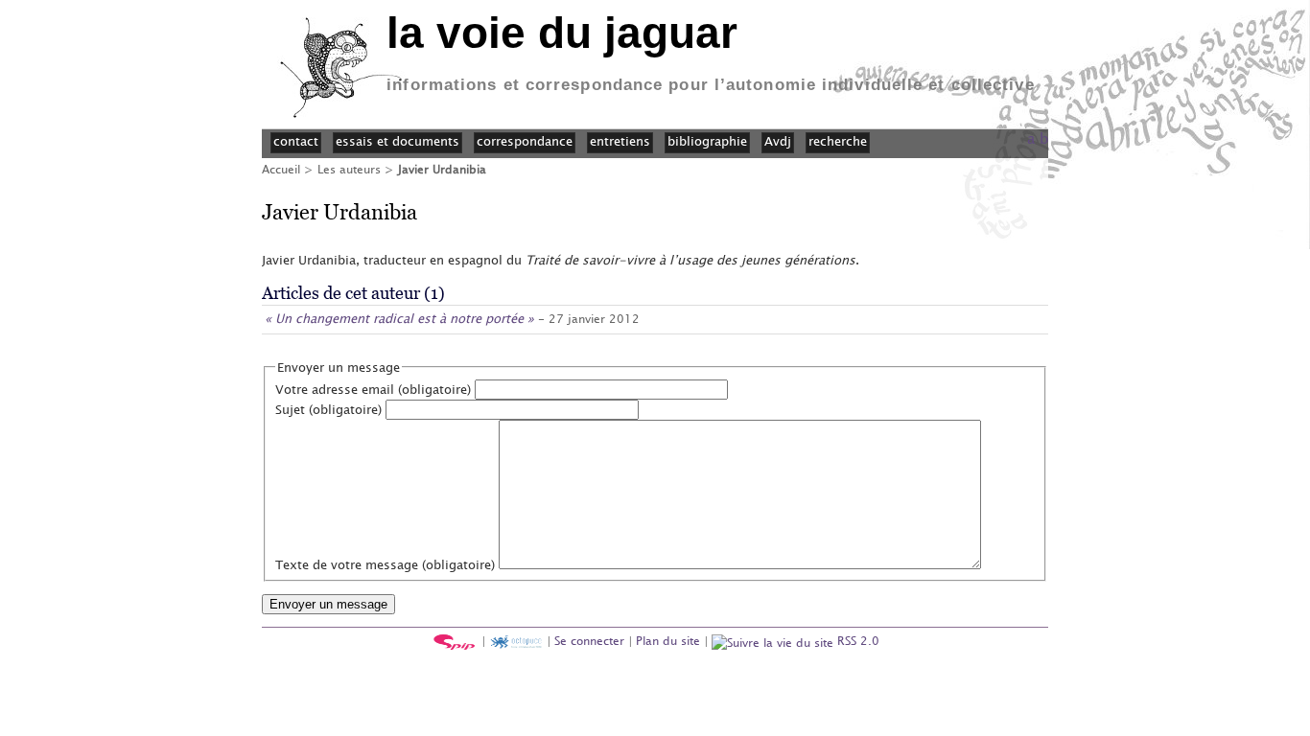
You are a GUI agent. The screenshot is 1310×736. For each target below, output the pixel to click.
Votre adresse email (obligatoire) (373, 389)
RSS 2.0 (856, 640)
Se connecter (589, 640)
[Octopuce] (516, 640)
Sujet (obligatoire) (328, 409)
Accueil (281, 168)
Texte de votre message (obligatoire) (385, 564)
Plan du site (668, 640)
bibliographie (707, 141)
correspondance (525, 141)
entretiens (620, 141)
